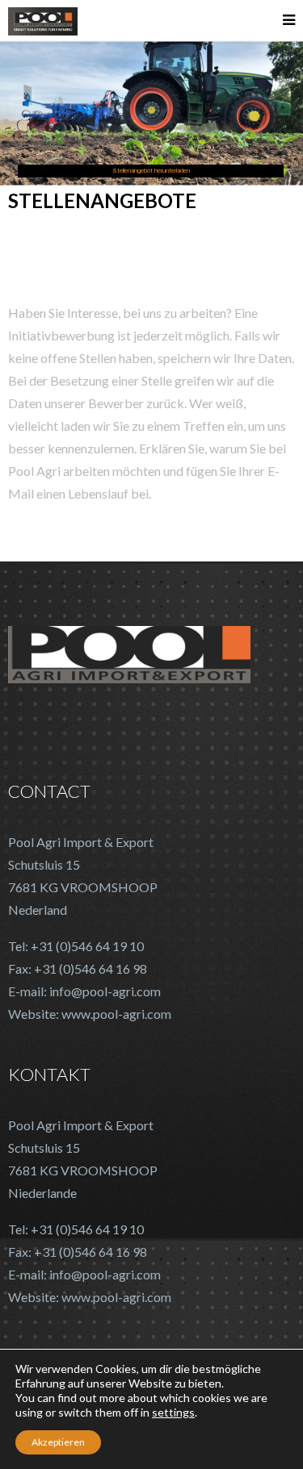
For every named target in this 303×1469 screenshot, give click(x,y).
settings (173, 1412)
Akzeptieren (58, 1442)
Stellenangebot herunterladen (151, 170)
